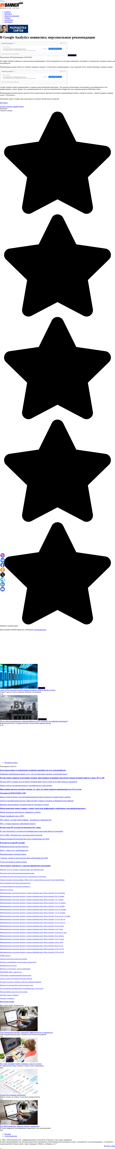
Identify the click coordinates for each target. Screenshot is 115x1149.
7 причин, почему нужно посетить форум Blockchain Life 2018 (24, 858)
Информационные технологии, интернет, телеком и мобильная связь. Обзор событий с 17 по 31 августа (32, 919)
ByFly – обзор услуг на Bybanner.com (14, 850)
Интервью (8, 22)
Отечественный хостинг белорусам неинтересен (15, 883)
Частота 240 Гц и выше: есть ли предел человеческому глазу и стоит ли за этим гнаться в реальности (38, 782)
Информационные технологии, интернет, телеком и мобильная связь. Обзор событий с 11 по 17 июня (32, 939)
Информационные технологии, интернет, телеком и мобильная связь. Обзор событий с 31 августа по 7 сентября (35, 916)
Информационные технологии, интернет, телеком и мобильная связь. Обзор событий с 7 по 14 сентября (32, 913)
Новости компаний (11, 16)
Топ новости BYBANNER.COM (13, 793)
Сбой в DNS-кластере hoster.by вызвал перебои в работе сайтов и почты (27, 690)
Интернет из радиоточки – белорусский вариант (15, 969)
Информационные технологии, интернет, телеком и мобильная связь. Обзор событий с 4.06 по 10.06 (31, 942)
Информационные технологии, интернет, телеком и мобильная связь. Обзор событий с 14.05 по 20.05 (32, 952)
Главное (7, 12)
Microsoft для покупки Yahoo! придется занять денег (16, 985)
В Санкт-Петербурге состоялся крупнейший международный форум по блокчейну (31, 831)
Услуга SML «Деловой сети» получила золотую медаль (21, 835)
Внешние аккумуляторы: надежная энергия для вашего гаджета (24, 805)
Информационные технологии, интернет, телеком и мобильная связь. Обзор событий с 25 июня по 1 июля (33, 932)
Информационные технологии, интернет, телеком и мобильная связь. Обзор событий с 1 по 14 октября (32, 906)
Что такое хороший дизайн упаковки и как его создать (21, 1064)
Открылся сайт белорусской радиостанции (13, 959)
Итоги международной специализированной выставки (17, 873)
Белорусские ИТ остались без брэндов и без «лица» (20, 827)
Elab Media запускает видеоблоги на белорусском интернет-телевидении (23, 876)
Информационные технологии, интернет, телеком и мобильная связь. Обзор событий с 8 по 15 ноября (32, 896)
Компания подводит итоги (8, 965)
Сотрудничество (10, 1136)
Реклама (7, 1134)
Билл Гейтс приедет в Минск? (9, 995)
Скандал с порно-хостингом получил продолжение (16, 978)
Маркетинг (72, 55)
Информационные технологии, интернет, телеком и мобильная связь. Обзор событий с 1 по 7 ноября (31, 899)
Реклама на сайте (11, 763)
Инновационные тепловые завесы (13, 854)
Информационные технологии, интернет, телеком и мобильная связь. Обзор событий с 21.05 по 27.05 (32, 949)
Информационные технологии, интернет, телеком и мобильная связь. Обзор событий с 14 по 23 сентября (33, 909)
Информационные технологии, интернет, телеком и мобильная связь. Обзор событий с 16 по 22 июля (32, 926)
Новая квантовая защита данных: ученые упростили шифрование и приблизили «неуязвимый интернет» (43, 808)
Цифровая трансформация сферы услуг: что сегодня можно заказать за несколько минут (33, 774)
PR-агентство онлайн (7, 1001)
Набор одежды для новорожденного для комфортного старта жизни (26, 785)
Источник (4, 103)
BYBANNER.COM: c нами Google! (11, 972)
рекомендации (18, 106)
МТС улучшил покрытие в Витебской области (18, 824)
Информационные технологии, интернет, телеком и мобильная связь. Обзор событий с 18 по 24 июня (32, 936)
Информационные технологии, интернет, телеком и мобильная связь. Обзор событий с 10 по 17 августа (32, 922)
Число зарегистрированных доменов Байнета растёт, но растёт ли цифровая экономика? (34, 721)
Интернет (8, 14)
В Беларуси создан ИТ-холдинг (12, 843)
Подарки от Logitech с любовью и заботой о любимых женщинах (20, 982)
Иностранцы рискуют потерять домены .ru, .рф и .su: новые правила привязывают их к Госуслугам (40, 789)
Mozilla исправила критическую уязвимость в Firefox (20, 812)
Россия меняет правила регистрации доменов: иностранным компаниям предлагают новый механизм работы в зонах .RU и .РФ (52, 778)
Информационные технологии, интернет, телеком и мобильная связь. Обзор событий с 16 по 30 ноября (32, 893)
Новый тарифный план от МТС (12, 816)
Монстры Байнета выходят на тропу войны (13, 992)
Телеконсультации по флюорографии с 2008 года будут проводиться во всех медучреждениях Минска (32, 880)
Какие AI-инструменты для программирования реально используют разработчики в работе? (35, 797)
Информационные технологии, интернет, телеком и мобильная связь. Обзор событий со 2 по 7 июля (31, 929)
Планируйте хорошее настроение (12, 1095)
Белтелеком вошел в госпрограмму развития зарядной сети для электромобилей (33, 770)
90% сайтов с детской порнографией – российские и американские (25, 820)
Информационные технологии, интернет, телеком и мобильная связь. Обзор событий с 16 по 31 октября (32, 903)
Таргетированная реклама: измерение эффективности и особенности (26, 1032)
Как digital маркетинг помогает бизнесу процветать (19, 1126)
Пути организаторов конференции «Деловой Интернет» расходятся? (21, 988)
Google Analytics (6, 106)
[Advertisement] (57, 648)
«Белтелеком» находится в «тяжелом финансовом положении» (25, 866)
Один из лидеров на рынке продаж (13, 862)
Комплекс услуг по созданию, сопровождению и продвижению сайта (22, 869)
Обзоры (7, 18)
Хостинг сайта (109, 1146)
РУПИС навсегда (5, 955)
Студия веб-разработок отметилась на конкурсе (15, 886)
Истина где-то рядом (6, 890)
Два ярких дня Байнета (7, 998)
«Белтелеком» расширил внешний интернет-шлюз (15, 975)
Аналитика (8, 20)
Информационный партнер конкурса (14, 847)
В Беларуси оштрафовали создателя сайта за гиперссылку (18, 962)
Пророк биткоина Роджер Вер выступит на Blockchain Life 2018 (24, 839)
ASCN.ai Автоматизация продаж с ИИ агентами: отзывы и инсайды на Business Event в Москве (37, 801)
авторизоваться (40, 630)
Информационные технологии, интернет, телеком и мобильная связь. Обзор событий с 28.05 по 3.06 (31, 946)
